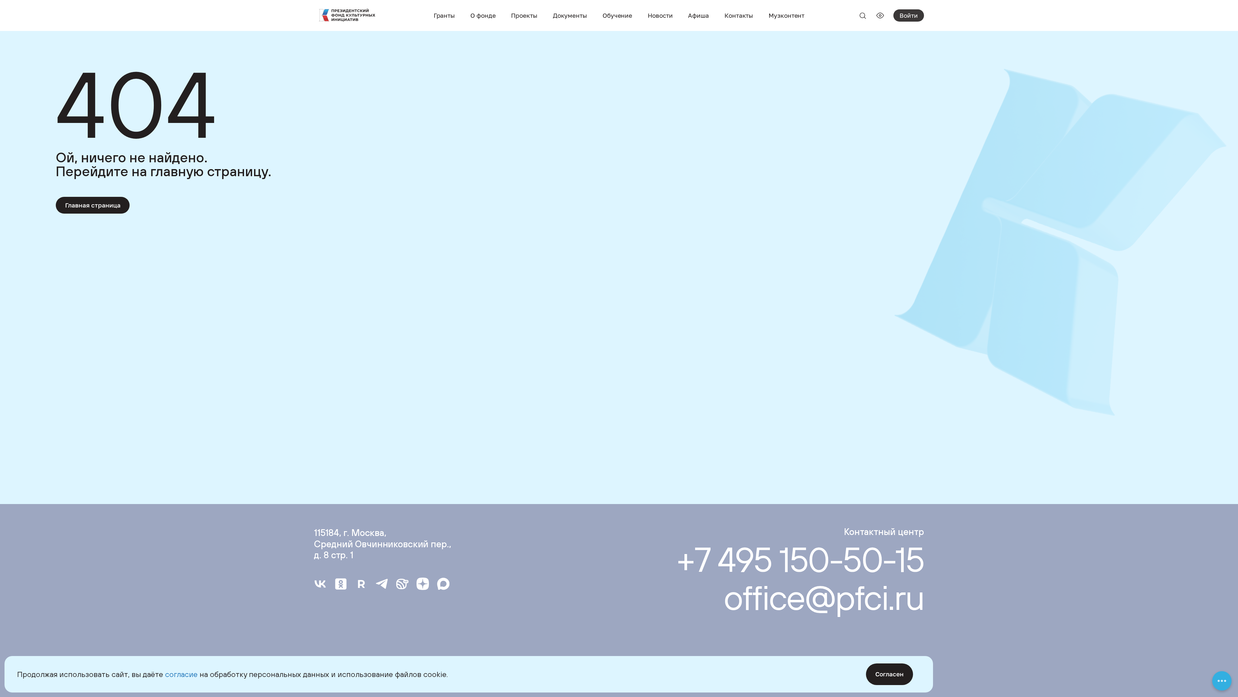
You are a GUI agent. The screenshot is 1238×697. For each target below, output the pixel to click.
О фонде (483, 15)
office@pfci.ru (824, 597)
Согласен (889, 674)
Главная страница (93, 205)
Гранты (444, 15)
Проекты (524, 15)
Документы (570, 15)
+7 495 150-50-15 (800, 559)
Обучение (617, 15)
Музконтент (786, 15)
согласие (181, 674)
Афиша (698, 15)
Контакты (738, 15)
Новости (660, 15)
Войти (908, 15)
